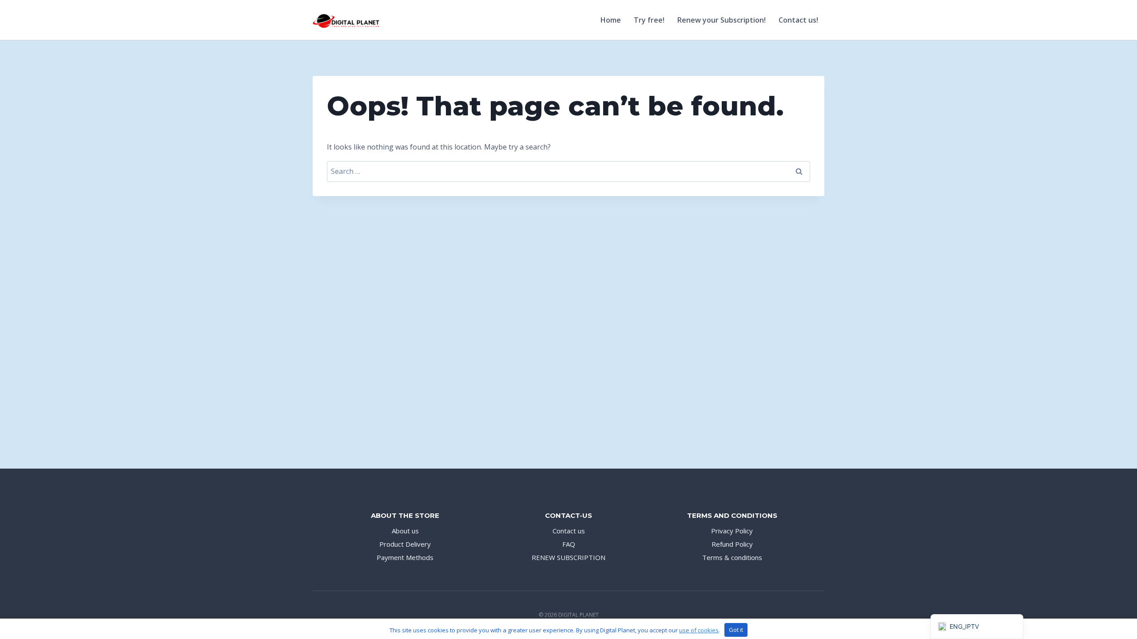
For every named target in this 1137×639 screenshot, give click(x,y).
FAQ (568, 544)
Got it (736, 630)
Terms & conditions (732, 557)
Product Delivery (405, 544)
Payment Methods (405, 557)
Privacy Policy (732, 530)
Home (610, 20)
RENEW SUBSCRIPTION (568, 557)
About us (405, 530)
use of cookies (699, 630)
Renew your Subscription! (721, 20)
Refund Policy (732, 544)
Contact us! (798, 20)
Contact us (569, 530)
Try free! (649, 20)
